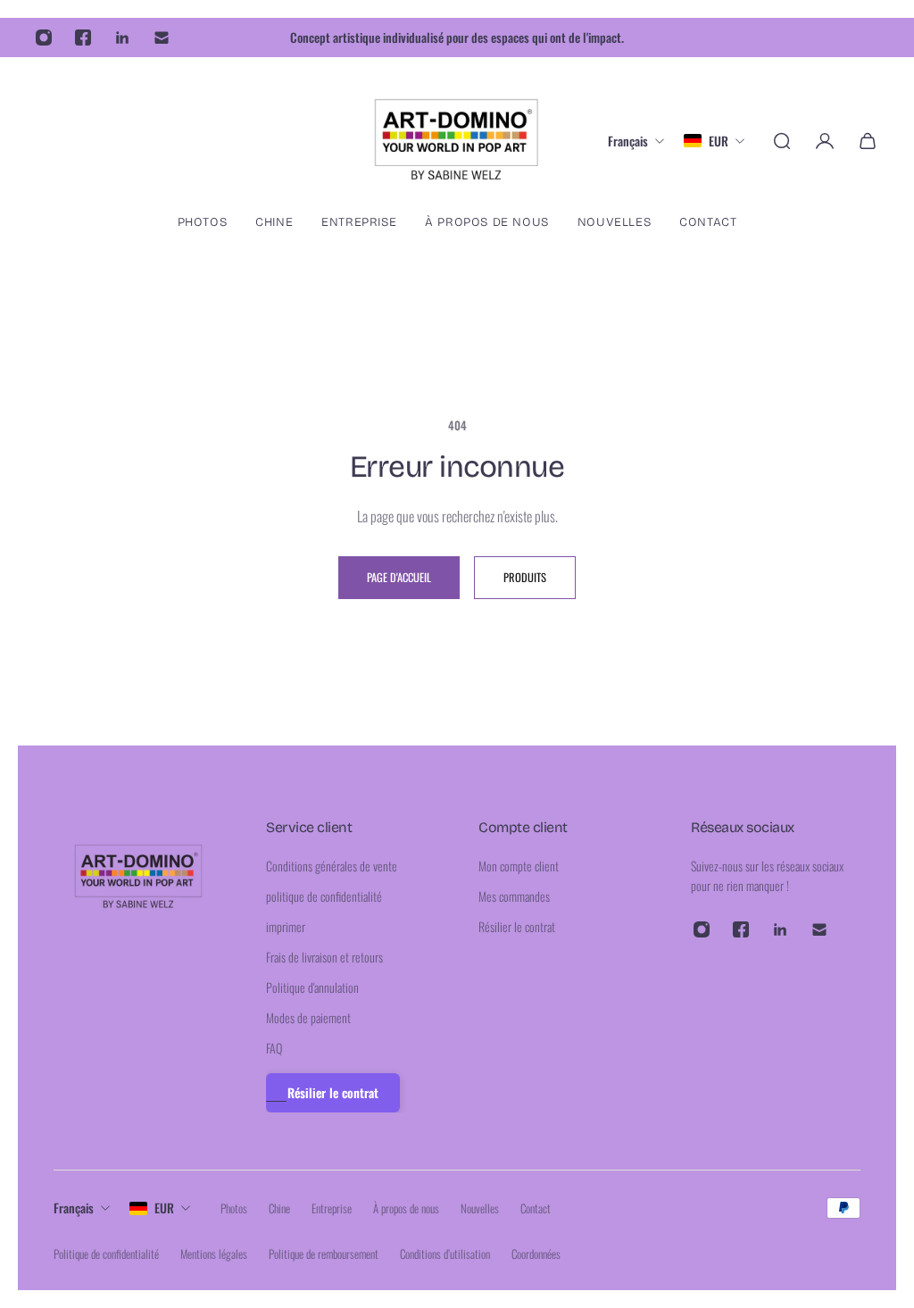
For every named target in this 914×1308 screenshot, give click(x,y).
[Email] (161, 37)
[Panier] (867, 141)
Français (74, 1207)
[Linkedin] (122, 37)
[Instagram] (43, 37)
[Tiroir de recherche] (781, 141)
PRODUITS (524, 577)
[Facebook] (83, 37)
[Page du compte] (824, 141)
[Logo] (457, 140)
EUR (164, 1207)
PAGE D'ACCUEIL (399, 577)
